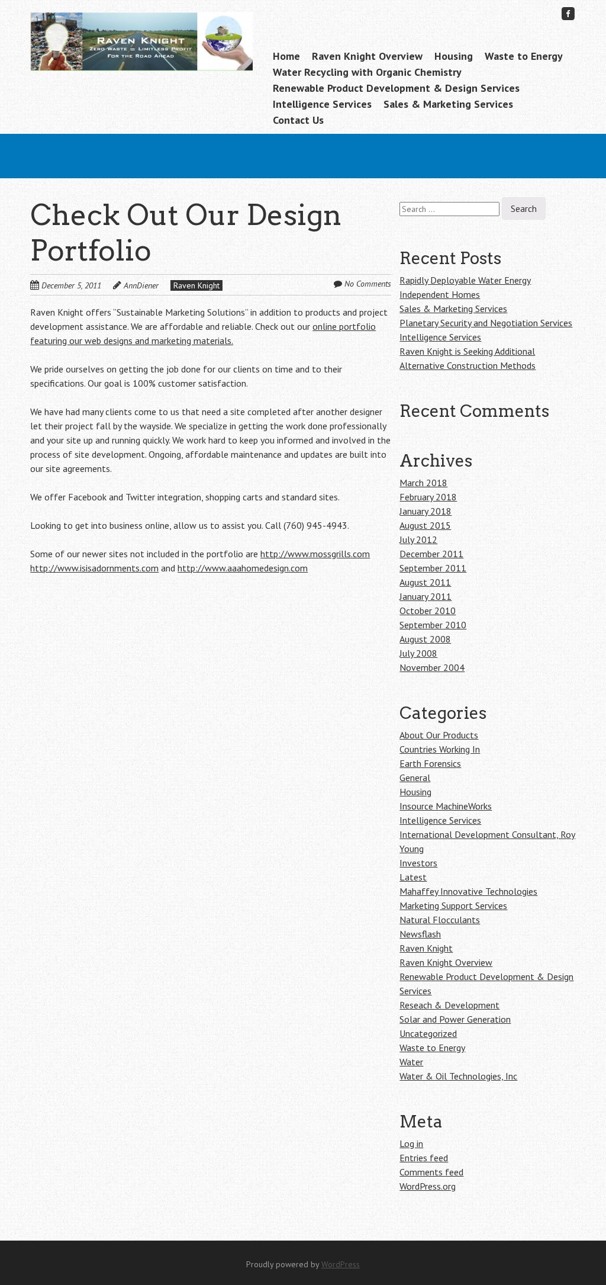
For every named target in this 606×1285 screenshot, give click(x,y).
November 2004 (432, 667)
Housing (453, 56)
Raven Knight (196, 285)
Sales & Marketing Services (448, 104)
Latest (413, 877)
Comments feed (431, 1172)
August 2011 (425, 582)
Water (411, 1062)
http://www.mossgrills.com (315, 554)
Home (286, 56)
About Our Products (438, 735)
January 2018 (425, 511)
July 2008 (418, 653)
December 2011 (431, 554)
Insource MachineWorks (445, 806)
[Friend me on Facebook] (568, 13)
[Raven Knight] (141, 52)
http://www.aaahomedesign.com (243, 568)
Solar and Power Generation (455, 1019)
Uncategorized (428, 1033)
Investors (418, 863)
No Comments (367, 283)
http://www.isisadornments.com (94, 568)
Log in (411, 1143)
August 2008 (425, 639)
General (414, 777)
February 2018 (428, 497)
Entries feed (423, 1158)
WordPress (340, 1264)
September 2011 (432, 568)
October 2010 (427, 610)
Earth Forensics (430, 763)
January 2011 (425, 596)
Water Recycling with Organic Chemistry (367, 72)
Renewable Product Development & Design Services (396, 88)
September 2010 (432, 625)
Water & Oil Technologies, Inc (458, 1076)
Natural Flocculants (439, 920)
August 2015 (425, 525)
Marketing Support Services (453, 905)
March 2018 (423, 483)
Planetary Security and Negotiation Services (485, 323)
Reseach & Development (449, 1005)
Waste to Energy (524, 56)
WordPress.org (427, 1186)
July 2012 (418, 539)
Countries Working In (439, 749)
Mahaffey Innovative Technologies (468, 891)
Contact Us (298, 120)
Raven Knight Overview (367, 56)
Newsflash (420, 934)
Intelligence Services (322, 104)
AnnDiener (141, 285)
